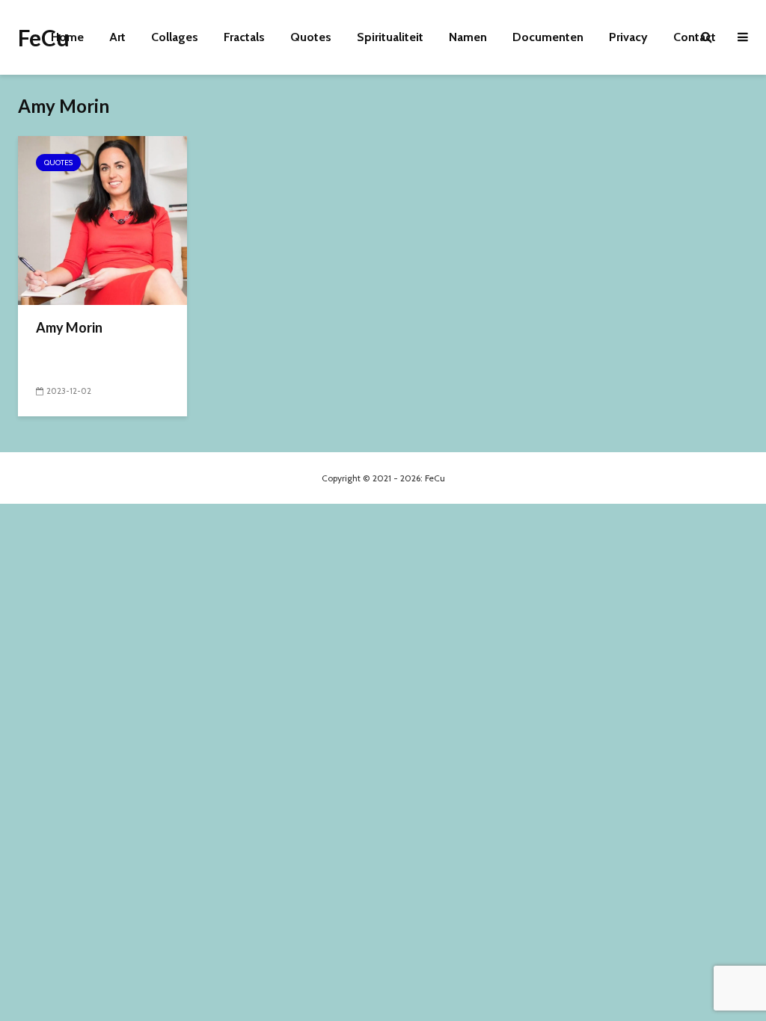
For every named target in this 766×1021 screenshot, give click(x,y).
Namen (468, 37)
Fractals (244, 37)
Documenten (547, 37)
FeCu (44, 37)
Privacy (628, 37)
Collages (174, 37)
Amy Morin (69, 327)
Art (117, 37)
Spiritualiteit (390, 37)
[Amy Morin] (102, 219)
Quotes (310, 37)
